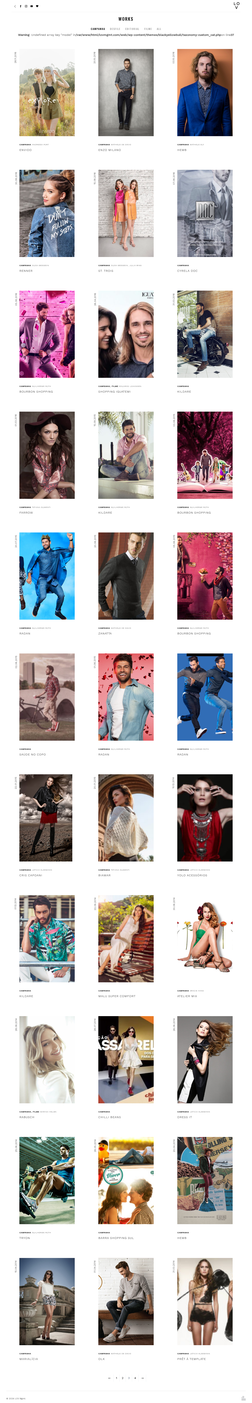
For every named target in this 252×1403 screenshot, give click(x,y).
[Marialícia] (47, 1301)
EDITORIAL (132, 29)
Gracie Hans (197, 991)
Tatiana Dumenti (41, 507)
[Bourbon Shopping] (47, 334)
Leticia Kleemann (42, 870)
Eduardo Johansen (130, 386)
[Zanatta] (126, 576)
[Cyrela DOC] (205, 213)
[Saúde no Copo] (47, 697)
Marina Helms (48, 1112)
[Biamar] (126, 817)
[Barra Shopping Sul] (126, 1180)
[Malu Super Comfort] (126, 938)
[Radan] (47, 576)
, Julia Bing (134, 265)
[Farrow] (47, 455)
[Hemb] (205, 92)
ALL (159, 29)
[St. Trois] (126, 213)
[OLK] (126, 1301)
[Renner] (47, 213)
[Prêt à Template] (205, 1301)
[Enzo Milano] (126, 92)
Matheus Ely (197, 145)
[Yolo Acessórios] (205, 817)
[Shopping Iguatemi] (126, 334)
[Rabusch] (47, 1059)
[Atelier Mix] (205, 938)
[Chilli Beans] (126, 1059)
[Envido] (47, 92)
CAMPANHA (98, 29)
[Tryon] (47, 1180)
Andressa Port (40, 145)
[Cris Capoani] (46, 817)
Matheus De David (121, 145)
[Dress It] (205, 1059)
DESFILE (115, 29)
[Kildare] (205, 334)
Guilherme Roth (41, 386)
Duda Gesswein (40, 265)
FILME (148, 29)
